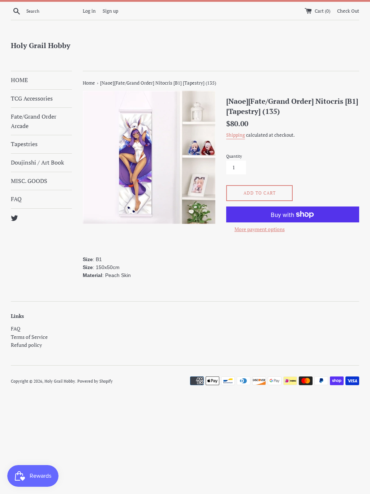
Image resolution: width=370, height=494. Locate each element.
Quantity (234, 156)
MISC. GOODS (29, 181)
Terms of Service (29, 336)
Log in (89, 11)
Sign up (110, 11)
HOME (19, 80)
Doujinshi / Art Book (37, 162)
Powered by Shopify (95, 381)
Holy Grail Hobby (40, 45)
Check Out (348, 11)
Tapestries (24, 144)
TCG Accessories (32, 98)
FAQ (16, 199)
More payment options (260, 229)
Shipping (235, 135)
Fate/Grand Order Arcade (33, 121)
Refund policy (26, 344)
